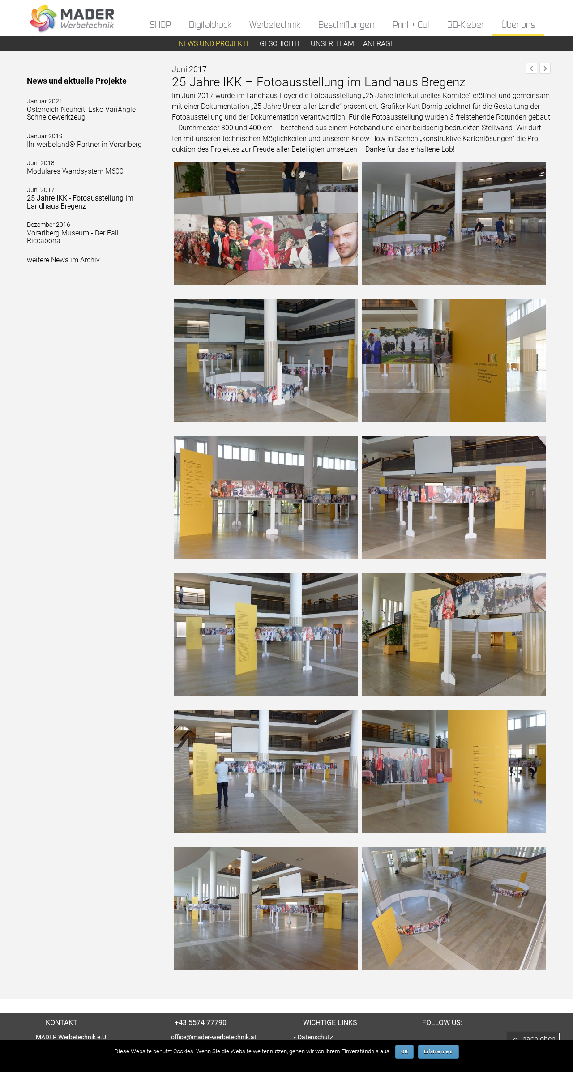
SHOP (160, 25)
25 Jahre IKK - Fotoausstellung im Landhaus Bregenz (80, 198)
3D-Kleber (465, 25)
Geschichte (281, 43)
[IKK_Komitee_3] (454, 567)
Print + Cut (411, 25)
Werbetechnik (274, 25)
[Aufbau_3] (266, 430)
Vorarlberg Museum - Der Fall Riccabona (73, 233)
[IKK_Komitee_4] (266, 567)
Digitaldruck (210, 25)
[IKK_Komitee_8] (266, 978)
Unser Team (332, 43)
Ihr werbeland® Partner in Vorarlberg (84, 140)
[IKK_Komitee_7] (454, 841)
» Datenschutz (313, 1037)
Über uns (518, 25)
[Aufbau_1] (266, 293)
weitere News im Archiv (63, 260)
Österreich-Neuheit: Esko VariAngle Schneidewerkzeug (81, 109)
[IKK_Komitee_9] (454, 978)
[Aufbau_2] (454, 293)
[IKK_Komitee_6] (266, 841)
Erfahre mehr (438, 1052)
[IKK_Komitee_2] (266, 704)
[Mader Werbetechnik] (71, 27)
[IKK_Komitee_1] (454, 430)
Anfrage (378, 43)
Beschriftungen (346, 25)
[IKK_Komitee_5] (454, 704)
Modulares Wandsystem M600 (75, 167)
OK (404, 1052)
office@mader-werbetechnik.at (214, 1037)
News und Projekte (215, 43)
